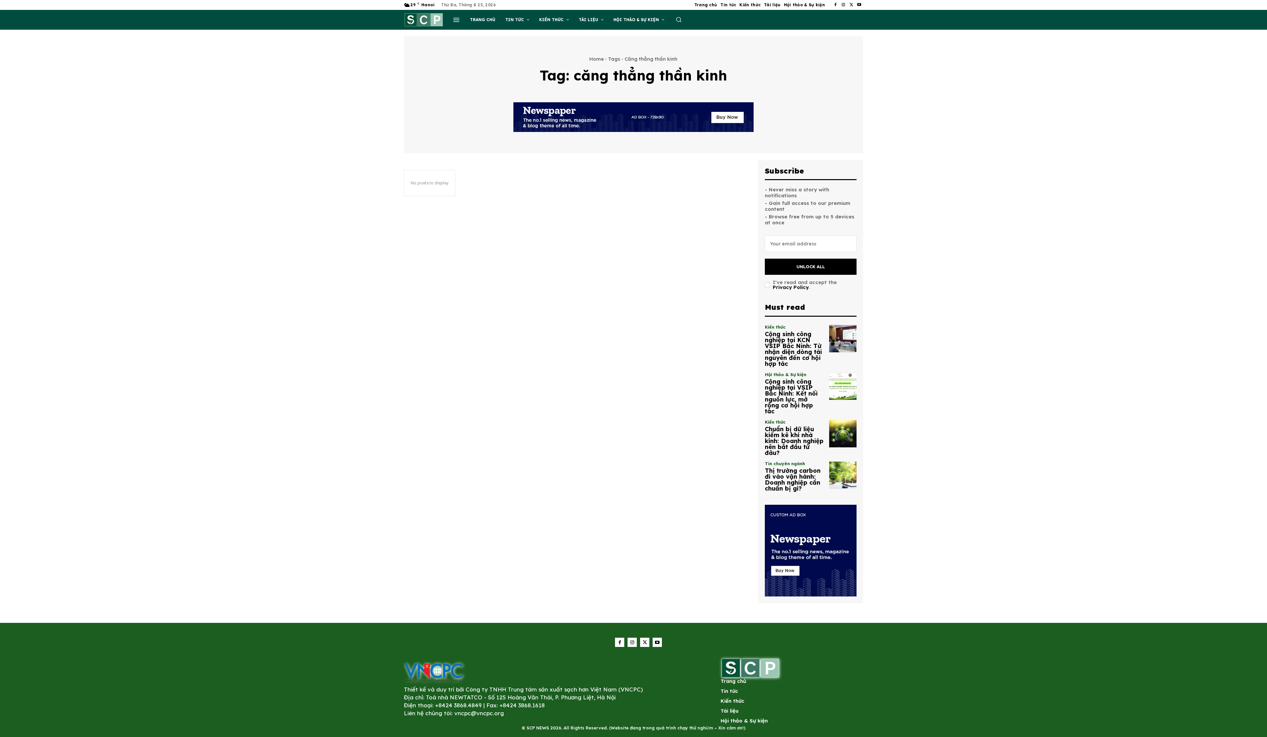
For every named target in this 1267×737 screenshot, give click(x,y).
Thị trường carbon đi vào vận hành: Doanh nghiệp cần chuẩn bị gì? (793, 479)
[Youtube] (859, 5)
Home (596, 59)
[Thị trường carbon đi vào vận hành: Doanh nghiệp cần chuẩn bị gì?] (843, 475)
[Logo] (433, 672)
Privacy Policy (790, 287)
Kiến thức (775, 327)
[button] (679, 19)
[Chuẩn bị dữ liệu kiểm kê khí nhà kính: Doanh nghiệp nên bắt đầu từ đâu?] (843, 433)
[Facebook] (835, 5)
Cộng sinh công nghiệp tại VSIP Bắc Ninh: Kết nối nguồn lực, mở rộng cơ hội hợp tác (791, 396)
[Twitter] (851, 5)
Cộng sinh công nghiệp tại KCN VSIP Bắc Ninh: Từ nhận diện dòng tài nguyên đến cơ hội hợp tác (793, 349)
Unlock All (810, 266)
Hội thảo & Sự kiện (785, 374)
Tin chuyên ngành (785, 464)
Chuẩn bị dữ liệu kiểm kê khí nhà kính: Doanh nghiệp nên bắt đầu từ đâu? (794, 441)
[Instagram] (843, 5)
